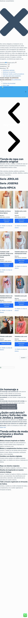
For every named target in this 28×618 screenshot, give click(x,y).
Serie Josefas (8, 340)
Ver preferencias (14, 77)
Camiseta (2, 261)
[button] (14, 22)
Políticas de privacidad (9, 83)
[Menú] (25, 91)
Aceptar (2, 77)
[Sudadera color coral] (21, 325)
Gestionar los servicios (9, 72)
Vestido (8, 217)
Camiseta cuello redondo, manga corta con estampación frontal (6, 254)
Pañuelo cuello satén (6, 336)
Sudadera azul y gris (21, 296)
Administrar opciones (8, 70)
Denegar (7, 77)
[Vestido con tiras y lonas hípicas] (6, 200)
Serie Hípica (3, 217)
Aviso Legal (6, 85)
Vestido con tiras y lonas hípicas (5, 212)
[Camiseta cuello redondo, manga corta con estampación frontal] (6, 240)
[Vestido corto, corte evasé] (21, 200)
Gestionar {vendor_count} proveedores (13, 74)
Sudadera (24, 257)
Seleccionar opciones (7, 220)
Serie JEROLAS (9, 178)
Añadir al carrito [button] (5, 343)
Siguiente (23, 357)
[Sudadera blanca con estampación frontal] (21, 240)
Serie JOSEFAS (9, 183)
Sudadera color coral (21, 336)
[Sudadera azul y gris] (21, 284)
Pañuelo (2, 340)
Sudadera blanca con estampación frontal (21, 252)
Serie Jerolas (18, 217)
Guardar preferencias (5, 79)
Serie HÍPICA (8, 187)
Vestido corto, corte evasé (20, 212)
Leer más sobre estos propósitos (12, 76)
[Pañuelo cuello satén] (6, 325)
